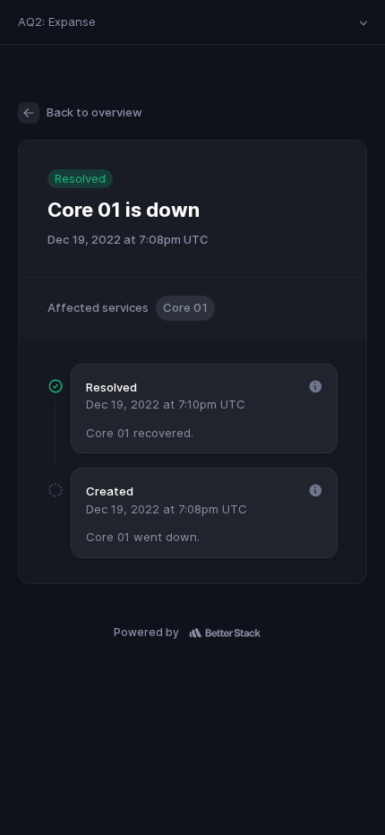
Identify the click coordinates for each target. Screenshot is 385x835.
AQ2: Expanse (57, 21)
